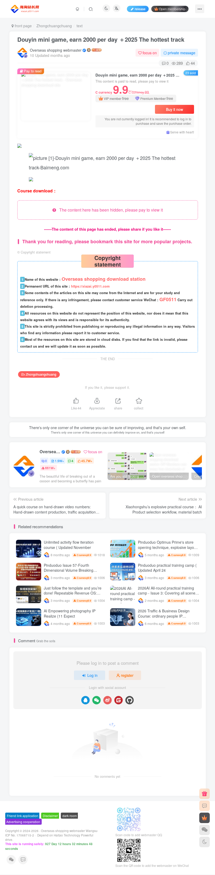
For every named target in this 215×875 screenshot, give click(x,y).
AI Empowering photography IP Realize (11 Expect (69, 613)
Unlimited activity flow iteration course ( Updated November (69, 544)
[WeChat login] (96, 700)
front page (23, 25)
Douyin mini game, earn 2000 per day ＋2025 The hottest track (100, 39)
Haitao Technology (67, 835)
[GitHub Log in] (129, 700)
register (127, 675)
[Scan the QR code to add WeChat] (204, 830)
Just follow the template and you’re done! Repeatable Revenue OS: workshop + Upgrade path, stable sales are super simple (72, 595)
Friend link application (22, 815)
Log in (92, 675)
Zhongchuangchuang (54, 25)
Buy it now (174, 109)
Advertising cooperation (23, 821)
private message (181, 52)
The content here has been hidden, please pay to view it (109, 210)
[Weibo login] (107, 700)
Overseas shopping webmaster (56, 50)
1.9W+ (59, 460)
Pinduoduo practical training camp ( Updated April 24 (167, 568)
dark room (69, 815)
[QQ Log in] (85, 700)
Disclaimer (50, 815)
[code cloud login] (118, 700)
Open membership (172, 9)
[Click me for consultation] (204, 806)
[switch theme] (204, 842)
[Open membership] (204, 818)
